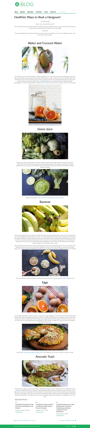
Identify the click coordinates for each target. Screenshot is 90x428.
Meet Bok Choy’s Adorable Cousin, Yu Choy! (25, 420)
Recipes (22, 12)
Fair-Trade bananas (65, 278)
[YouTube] (75, 426)
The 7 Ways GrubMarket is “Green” (66, 420)
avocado (17, 390)
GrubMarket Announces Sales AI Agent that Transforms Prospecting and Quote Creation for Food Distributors (65, 408)
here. (50, 322)
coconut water (44, 83)
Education (30, 12)
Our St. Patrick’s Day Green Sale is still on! (51, 198)
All (16, 402)
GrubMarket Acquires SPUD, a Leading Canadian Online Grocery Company (44, 406)
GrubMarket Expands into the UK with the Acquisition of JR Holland (24, 406)
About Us (53, 12)
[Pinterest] (73, 426)
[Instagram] (70, 426)
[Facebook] (66, 426)
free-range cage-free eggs (32, 352)
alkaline (49, 81)
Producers (39, 12)
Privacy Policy (37, 426)
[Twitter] (68, 426)
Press (46, 12)
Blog (16, 12)
